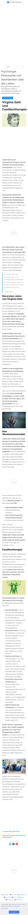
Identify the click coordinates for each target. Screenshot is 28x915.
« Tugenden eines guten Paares (11, 831)
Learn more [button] (5, 908)
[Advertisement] (14, 21)
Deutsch (13, 894)
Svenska (8, 897)
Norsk (15, 897)
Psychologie (7, 98)
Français (6, 894)
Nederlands (22, 894)
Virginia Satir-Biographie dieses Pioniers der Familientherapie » (14, 836)
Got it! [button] (14, 912)
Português (10, 899)
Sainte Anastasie (15, 2)
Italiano (22, 897)
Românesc (19, 899)
